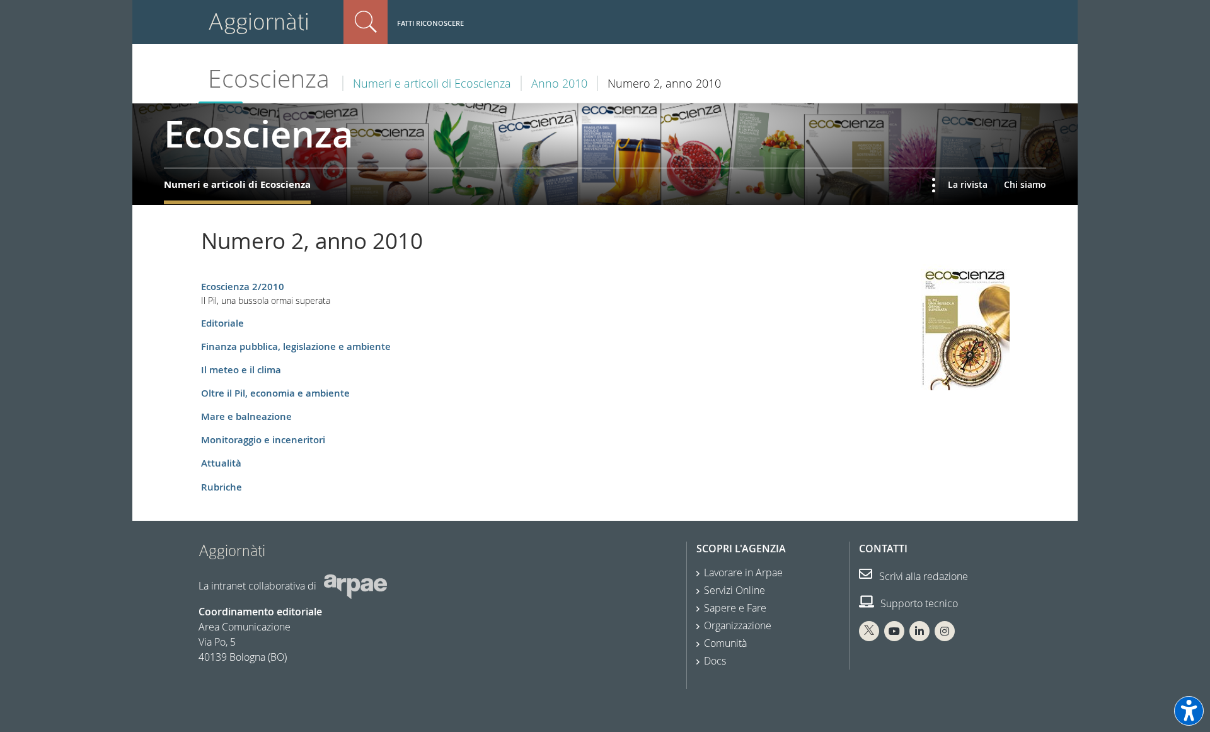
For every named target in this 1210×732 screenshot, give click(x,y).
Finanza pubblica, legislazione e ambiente (296, 346)
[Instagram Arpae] (945, 631)
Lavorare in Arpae (743, 572)
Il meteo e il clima (241, 369)
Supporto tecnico (918, 603)
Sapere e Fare (735, 608)
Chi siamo (1025, 184)
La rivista (968, 184)
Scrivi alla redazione (922, 576)
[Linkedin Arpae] (919, 631)
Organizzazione (737, 625)
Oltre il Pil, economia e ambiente (275, 393)
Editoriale (222, 323)
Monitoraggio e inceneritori (263, 439)
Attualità (221, 463)
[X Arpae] (869, 631)
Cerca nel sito (365, 22)
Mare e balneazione (246, 416)
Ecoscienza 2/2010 (242, 286)
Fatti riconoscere (430, 23)
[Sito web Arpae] (355, 585)
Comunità (725, 643)
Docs (715, 661)
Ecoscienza (269, 78)
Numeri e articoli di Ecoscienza (432, 83)
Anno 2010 (559, 83)
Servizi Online (734, 590)
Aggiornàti (258, 21)
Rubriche (221, 487)
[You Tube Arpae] (894, 631)
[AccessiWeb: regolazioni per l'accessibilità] (1189, 711)
